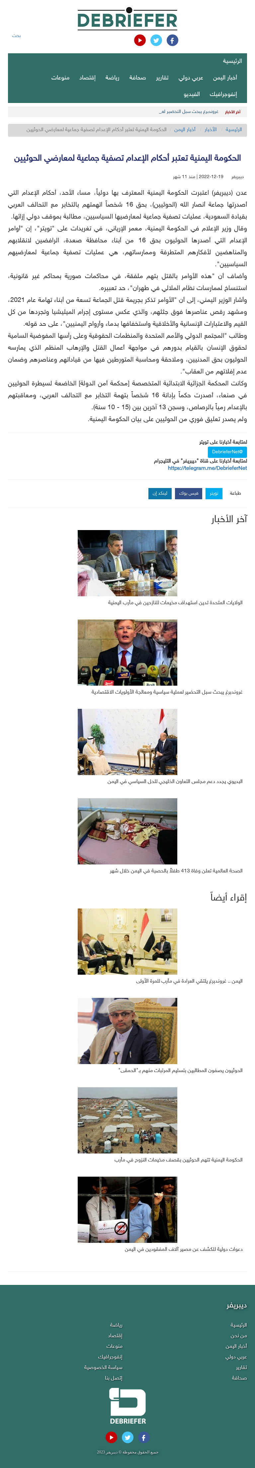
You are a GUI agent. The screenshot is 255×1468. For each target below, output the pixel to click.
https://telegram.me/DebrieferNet (207, 468)
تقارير (162, 78)
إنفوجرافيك (223, 94)
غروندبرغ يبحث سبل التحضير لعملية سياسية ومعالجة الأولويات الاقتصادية (151, 112)
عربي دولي (191, 78)
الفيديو (192, 94)
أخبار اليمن (225, 78)
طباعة (235, 493)
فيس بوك (189, 493)
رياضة (113, 78)
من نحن (239, 1336)
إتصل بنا (114, 1378)
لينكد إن (160, 493)
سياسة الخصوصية (103, 1368)
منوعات (60, 78)
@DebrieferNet (227, 452)
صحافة (137, 78)
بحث (16, 36)
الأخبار (211, 130)
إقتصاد (87, 78)
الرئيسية (232, 61)
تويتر (214, 493)
